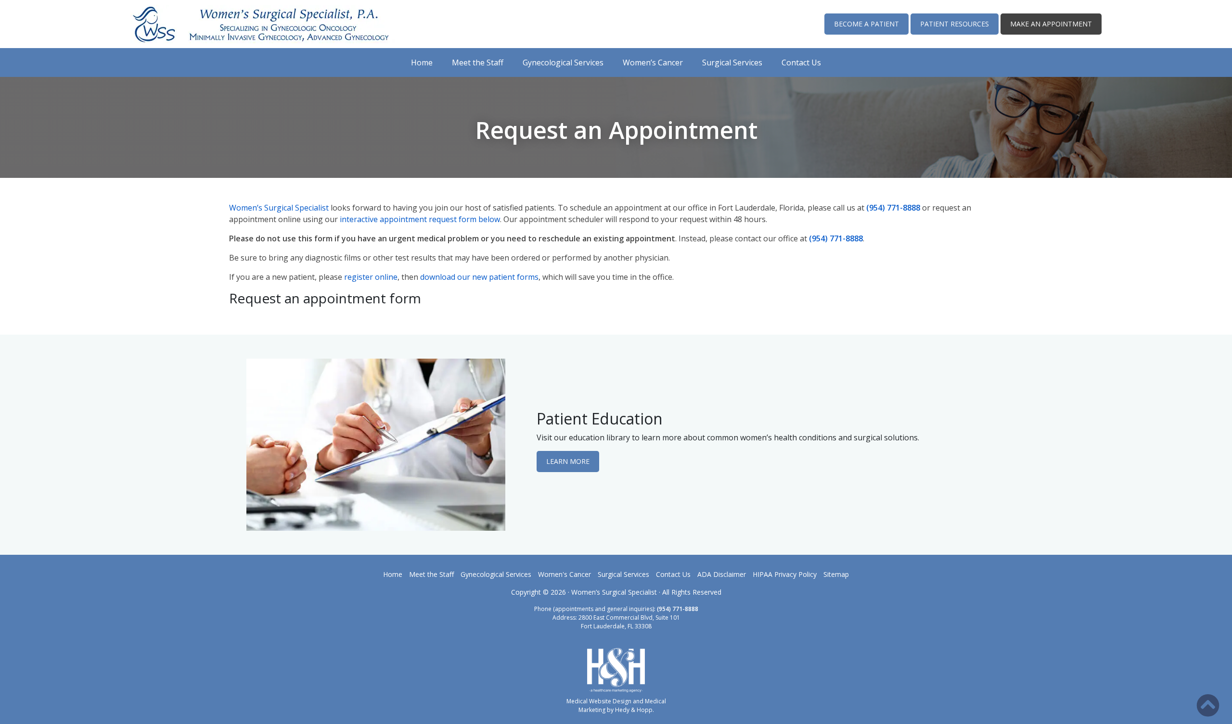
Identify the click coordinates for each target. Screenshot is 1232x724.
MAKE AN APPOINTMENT (1051, 23)
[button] (1207, 705)
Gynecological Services (563, 62)
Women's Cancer (564, 574)
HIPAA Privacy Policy (785, 574)
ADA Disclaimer (721, 574)
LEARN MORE (568, 461)
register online (371, 277)
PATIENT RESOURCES (954, 23)
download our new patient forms (479, 277)
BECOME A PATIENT (866, 23)
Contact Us (801, 62)
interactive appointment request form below (420, 219)
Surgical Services (732, 62)
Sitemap (836, 574)
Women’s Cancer (653, 62)
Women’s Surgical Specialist (279, 207)
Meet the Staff (477, 62)
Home (422, 62)
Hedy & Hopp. (634, 710)
